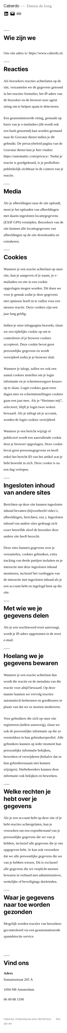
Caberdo (11, 5)
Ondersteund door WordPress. (33, 1019)
